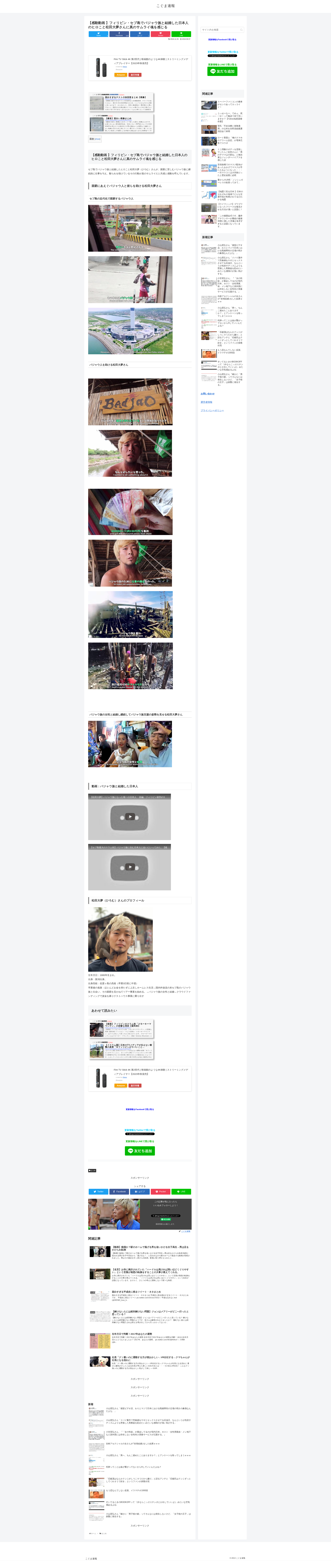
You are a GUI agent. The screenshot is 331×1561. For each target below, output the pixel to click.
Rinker (125, 66)
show (97, 139)
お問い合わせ (208, 393)
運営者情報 (206, 402)
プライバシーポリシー (212, 410)
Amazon (121, 75)
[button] (241, 29)
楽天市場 (135, 75)
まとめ (92, 1170)
